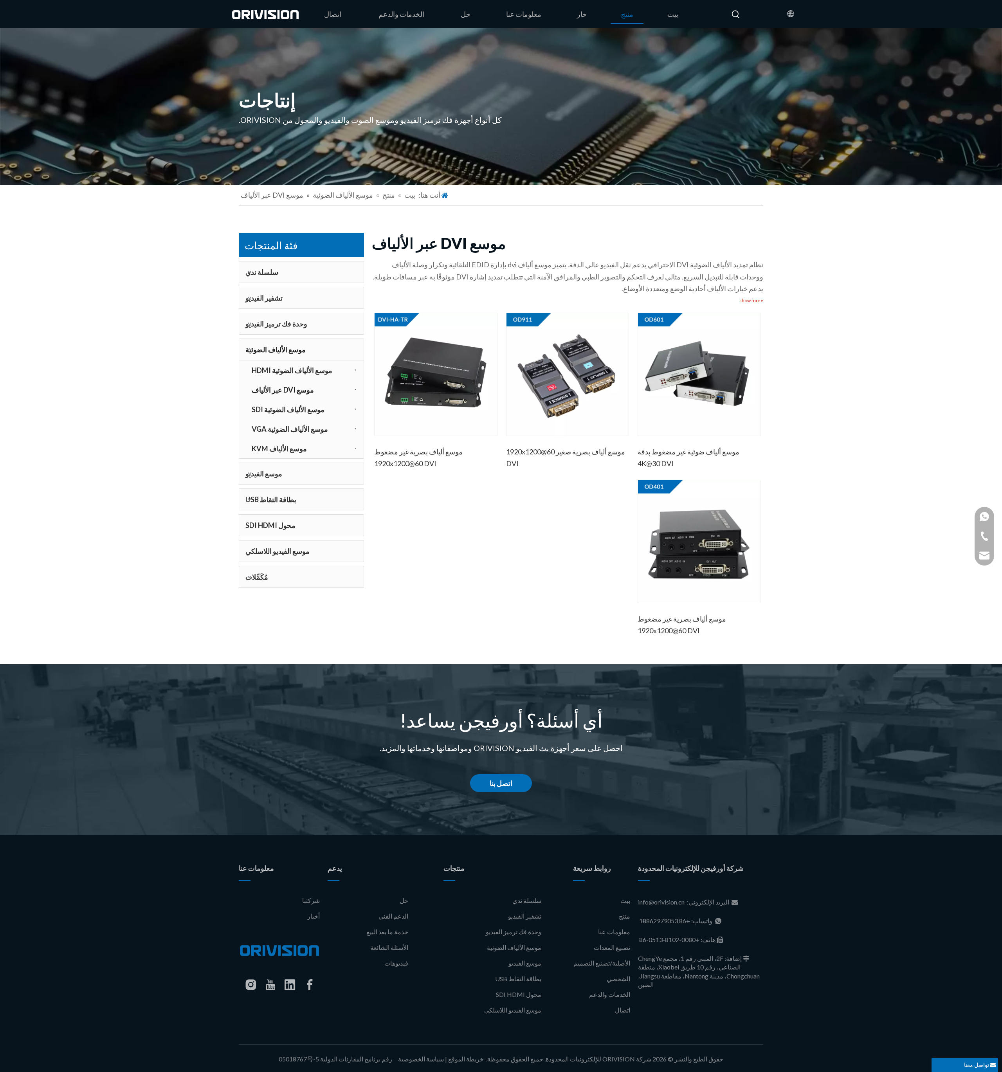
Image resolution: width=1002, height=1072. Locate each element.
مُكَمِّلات (256, 577)
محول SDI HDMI (270, 525)
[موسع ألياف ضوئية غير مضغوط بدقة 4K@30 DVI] (699, 373)
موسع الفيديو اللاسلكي (277, 551)
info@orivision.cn (661, 902)
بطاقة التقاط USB (270, 499)
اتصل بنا (501, 783)
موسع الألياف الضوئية (275, 349)
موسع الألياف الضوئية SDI (288, 409)
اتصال (622, 1010)
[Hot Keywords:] (736, 14)
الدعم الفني (393, 916)
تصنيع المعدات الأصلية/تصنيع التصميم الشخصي (601, 963)
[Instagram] (251, 985)
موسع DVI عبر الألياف (283, 390)
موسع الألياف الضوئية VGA (290, 429)
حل (404, 900)
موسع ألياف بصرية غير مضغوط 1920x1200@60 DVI (418, 457)
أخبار (313, 916)
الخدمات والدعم (609, 994)
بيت (625, 900)
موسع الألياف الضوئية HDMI (292, 370)
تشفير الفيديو (264, 298)
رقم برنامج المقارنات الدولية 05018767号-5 (336, 1059)
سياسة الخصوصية (421, 1059)
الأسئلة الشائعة (389, 947)
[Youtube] (270, 985)
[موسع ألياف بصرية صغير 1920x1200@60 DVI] (567, 373)
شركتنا (311, 900)
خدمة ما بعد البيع (387, 931)
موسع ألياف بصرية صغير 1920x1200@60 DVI (565, 457)
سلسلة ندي (261, 272)
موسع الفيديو (263, 473)
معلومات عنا (614, 931)
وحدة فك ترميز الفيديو (276, 323)
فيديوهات (396, 963)
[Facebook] (309, 985)
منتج (624, 916)
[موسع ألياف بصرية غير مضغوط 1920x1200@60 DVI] (436, 373)
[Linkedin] (290, 985)
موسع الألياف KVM (279, 448)
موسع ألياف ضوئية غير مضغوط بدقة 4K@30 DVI (688, 457)
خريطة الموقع (466, 1059)
